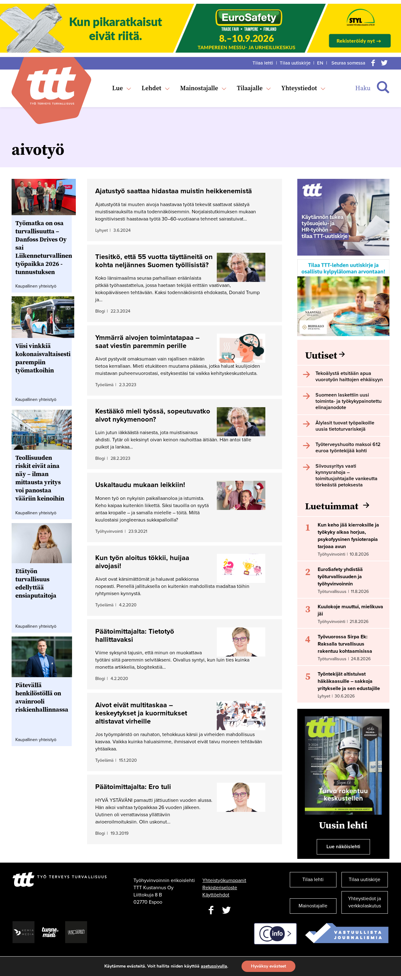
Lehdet (151, 88)
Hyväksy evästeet (268, 966)
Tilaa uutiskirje (295, 63)
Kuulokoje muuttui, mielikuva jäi (350, 610)
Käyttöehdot (215, 895)
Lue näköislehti (343, 847)
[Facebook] (373, 63)
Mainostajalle (199, 88)
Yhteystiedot (299, 88)
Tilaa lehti (263, 63)
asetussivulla (214, 966)
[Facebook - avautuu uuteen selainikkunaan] (210, 910)
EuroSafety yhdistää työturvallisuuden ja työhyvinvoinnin (340, 576)
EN (320, 63)
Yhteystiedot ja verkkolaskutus (364, 902)
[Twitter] (384, 63)
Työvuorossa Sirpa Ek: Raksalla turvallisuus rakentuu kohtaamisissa (345, 644)
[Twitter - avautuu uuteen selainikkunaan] (226, 910)
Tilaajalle (250, 88)
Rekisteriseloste (219, 888)
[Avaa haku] (383, 87)
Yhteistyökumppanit (224, 880)
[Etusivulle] (51, 86)
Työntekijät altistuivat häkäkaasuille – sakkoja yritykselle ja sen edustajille (349, 681)
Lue (117, 88)
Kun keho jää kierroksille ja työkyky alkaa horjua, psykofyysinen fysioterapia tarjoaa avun (348, 536)
